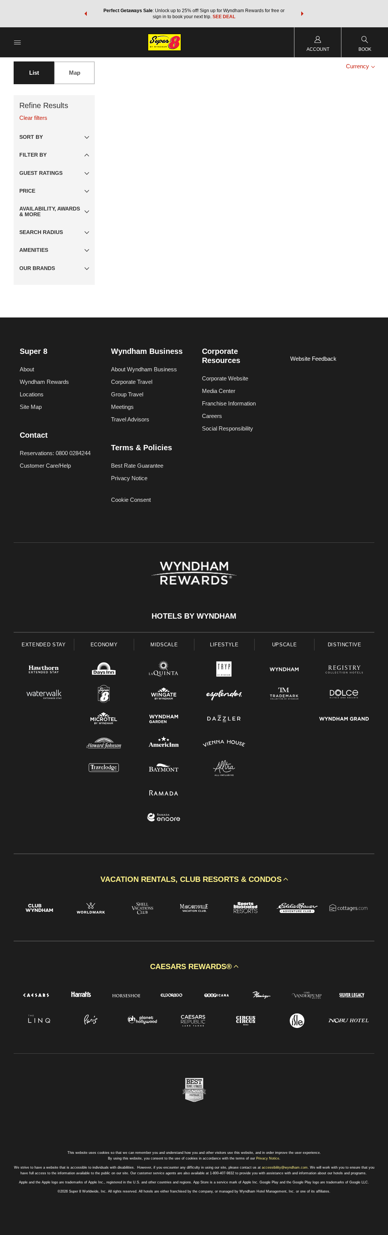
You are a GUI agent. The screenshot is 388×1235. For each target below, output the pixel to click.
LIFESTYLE (224, 644)
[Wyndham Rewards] (193, 573)
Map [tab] (74, 72)
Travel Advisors (130, 419)
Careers (212, 416)
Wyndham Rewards (44, 382)
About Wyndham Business (144, 369)
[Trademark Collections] (284, 695)
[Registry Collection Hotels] (344, 670)
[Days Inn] (104, 670)
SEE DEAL (224, 16)
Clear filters (33, 118)
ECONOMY (104, 644)
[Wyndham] (284, 670)
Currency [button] (358, 66)
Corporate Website (225, 378)
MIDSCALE (164, 644)
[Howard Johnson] (104, 744)
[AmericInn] (164, 744)
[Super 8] (104, 695)
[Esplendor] (224, 695)
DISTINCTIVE (344, 644)
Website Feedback (313, 358)
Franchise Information (229, 403)
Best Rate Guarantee (137, 465)
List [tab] (34, 72)
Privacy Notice (129, 478)
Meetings (122, 407)
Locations (32, 394)
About (27, 369)
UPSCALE (284, 644)
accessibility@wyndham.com (285, 1167)
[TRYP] (224, 670)
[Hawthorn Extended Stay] (44, 670)
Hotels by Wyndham (194, 616)
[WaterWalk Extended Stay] (44, 695)
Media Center (218, 391)
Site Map (31, 407)
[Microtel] (104, 719)
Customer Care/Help (45, 465)
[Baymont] (164, 769)
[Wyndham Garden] (164, 719)
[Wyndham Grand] (344, 719)
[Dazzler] (224, 719)
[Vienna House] (224, 744)
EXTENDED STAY (44, 644)
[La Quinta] (164, 670)
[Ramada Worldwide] (164, 793)
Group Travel (127, 394)
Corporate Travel (131, 382)
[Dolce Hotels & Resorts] (344, 695)
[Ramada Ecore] (164, 818)
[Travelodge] (104, 769)
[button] (85, 13)
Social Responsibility (227, 428)
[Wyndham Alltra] (224, 769)
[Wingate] (164, 695)
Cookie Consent (131, 500)
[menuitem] (17, 42)
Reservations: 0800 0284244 (55, 453)
